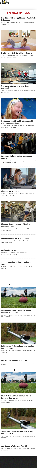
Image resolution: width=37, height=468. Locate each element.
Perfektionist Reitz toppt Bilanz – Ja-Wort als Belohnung (18, 19)
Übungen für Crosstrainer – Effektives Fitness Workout (15, 225)
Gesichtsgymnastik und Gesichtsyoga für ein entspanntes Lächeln (17, 122)
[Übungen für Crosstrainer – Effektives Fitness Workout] (18, 221)
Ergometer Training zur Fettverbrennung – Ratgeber (17, 157)
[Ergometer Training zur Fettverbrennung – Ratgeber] (18, 153)
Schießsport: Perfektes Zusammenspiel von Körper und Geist (18, 347)
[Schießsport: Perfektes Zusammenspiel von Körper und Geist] (18, 343)
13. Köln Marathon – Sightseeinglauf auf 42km (16, 263)
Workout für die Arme (9, 250)
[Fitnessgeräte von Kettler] (18, 189)
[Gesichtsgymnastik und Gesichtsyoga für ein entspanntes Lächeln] (18, 118)
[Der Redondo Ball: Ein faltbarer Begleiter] (18, 50)
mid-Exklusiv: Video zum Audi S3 (14, 360)
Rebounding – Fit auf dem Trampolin (15, 238)
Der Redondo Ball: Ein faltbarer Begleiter (17, 53)
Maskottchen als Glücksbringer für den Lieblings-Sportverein (16, 311)
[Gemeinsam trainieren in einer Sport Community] (18, 83)
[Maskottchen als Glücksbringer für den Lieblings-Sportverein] (18, 307)
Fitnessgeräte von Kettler (11, 191)
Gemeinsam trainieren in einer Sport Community (15, 87)
